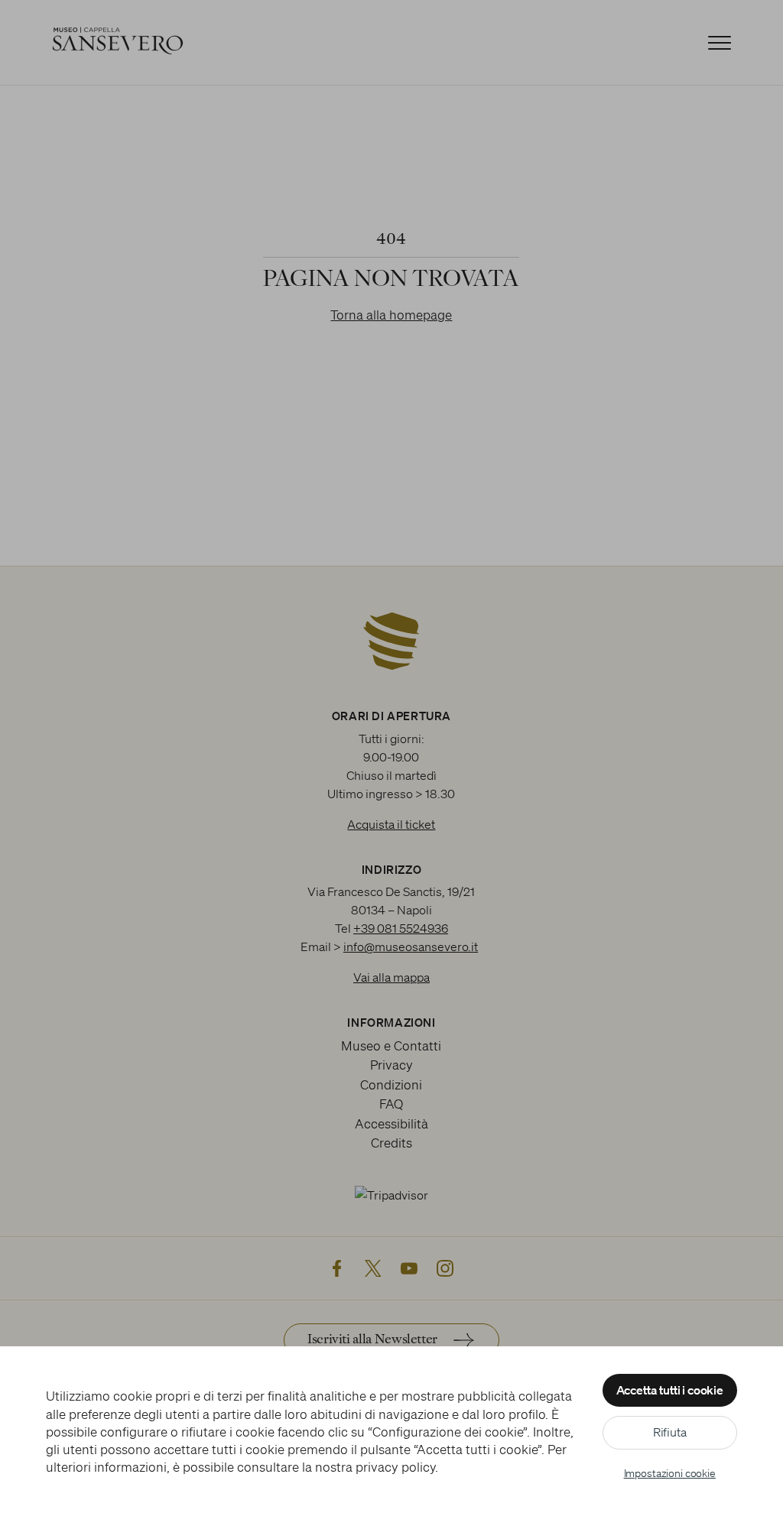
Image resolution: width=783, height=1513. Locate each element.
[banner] (391, 42)
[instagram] (445, 1268)
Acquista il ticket (391, 824)
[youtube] (409, 1268)
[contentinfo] (391, 1039)
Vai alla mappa (391, 977)
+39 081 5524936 (400, 928)
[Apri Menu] (719, 43)
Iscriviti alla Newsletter (372, 1340)
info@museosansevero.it (410, 946)
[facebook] (337, 1268)
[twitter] (373, 1268)
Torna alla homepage (391, 315)
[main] (391, 283)
